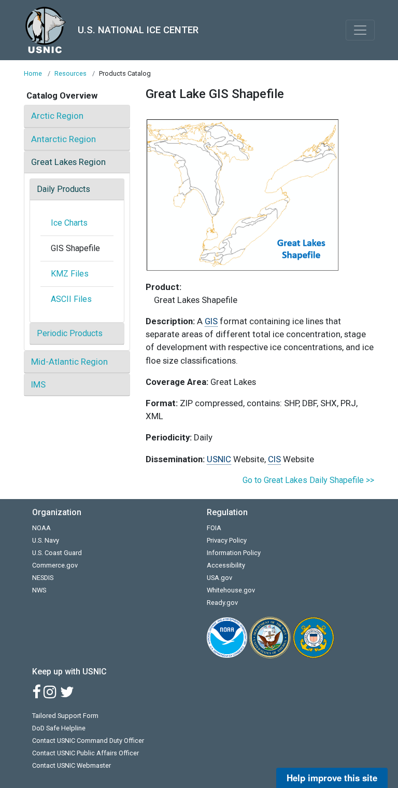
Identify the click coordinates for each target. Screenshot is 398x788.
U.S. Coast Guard (57, 553)
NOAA (41, 528)
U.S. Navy (45, 540)
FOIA (214, 528)
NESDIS (42, 578)
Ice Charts (69, 223)
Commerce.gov (55, 565)
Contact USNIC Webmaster (71, 765)
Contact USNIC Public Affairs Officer (85, 753)
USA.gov (219, 578)
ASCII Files (71, 299)
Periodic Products (70, 333)
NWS (39, 590)
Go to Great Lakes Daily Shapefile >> (308, 480)
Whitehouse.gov (231, 590)
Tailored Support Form (65, 716)
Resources (70, 73)
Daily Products (63, 189)
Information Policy (234, 553)
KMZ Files (70, 274)
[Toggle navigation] (360, 30)
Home (33, 73)
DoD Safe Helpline (59, 728)
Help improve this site (332, 777)
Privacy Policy (227, 540)
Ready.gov (222, 602)
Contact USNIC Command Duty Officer (88, 740)
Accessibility (226, 565)
